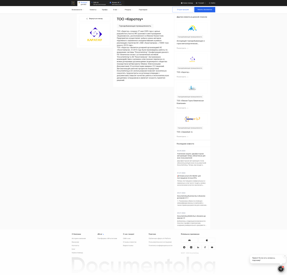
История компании (79, 238)
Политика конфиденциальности (160, 245)
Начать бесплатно (205, 9)
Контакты (75, 245)
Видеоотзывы (128, 245)
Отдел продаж (183, 9)
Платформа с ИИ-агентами (107, 238)
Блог (73, 249)
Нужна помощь (77, 253)
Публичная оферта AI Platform (160, 238)
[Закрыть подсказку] (285, 256)
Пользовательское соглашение (160, 242)
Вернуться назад (96, 18)
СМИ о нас (127, 238)
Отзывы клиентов (129, 242)
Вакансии (75, 242)
